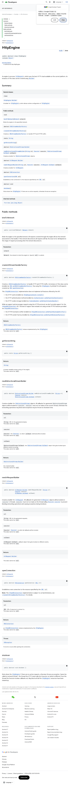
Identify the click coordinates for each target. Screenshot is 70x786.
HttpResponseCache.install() (34, 295)
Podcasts (4, 722)
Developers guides (30, 734)
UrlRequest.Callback (47, 165)
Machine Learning (29, 709)
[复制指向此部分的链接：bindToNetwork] (16, 218)
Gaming (27, 706)
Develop (16, 14)
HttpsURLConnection (9, 306)
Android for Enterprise (8, 709)
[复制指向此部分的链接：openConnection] (17, 571)
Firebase (4, 762)
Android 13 (5, 740)
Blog (3, 719)
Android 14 (5, 737)
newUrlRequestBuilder (11, 165)
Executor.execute (54, 502)
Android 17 (5, 729)
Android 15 (5, 735)
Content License (49, 687)
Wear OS (49, 709)
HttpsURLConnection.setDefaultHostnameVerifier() (49, 312)
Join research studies (53, 737)
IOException (8, 642)
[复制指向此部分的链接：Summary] (13, 86)
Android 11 (5, 745)
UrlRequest (19, 76)
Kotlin (61, 51)
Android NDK (28, 742)
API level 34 (10, 40)
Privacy (27, 717)
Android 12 (5, 743)
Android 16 (5, 732)
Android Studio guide (30, 731)
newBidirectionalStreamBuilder (14, 151)
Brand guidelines (18, 773)
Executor (37, 151)
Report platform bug (52, 729)
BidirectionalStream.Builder (20, 147)
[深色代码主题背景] (67, 228)
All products (5, 767)
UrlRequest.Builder (16, 160)
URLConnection (15, 172)
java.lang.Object (6, 62)
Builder (31, 78)
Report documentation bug (54, 732)
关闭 (54, 20)
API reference (7, 8)
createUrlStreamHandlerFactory (14, 131)
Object (10, 58)
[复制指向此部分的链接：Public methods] (19, 212)
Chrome (4, 759)
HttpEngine (15, 103)
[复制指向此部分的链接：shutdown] (11, 655)
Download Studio (29, 739)
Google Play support (52, 735)
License (10, 773)
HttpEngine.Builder (10, 100)
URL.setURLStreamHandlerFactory (21, 286)
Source (4, 714)
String (11, 138)
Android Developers (7, 14)
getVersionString (9, 142)
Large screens (51, 706)
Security (4, 711)
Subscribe (24, 777)
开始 (63, 20)
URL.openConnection (16, 288)
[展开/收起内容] (9, 19)
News (3, 717)
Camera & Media (29, 714)
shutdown (7, 188)
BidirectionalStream (23, 156)
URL (16, 176)
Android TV (50, 717)
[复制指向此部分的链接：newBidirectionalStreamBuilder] (28, 381)
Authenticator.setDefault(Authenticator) (48, 298)
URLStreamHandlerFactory (18, 126)
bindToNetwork (8, 119)
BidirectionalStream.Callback (24, 397)
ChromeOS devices (52, 711)
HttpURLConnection (11, 291)
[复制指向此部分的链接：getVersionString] (17, 341)
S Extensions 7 (9, 42)
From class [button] (13, 203)
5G (25, 719)
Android (4, 706)
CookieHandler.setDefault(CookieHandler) (43, 301)
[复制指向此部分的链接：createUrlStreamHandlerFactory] (28, 265)
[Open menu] (2, 2)
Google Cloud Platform (8, 764)
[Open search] (47, 2)
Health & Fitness (29, 711)
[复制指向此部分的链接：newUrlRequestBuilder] (21, 478)
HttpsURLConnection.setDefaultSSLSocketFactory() (47, 315)
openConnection (9, 176)
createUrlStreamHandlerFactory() (13, 595)
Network (16, 119)
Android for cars (51, 714)
